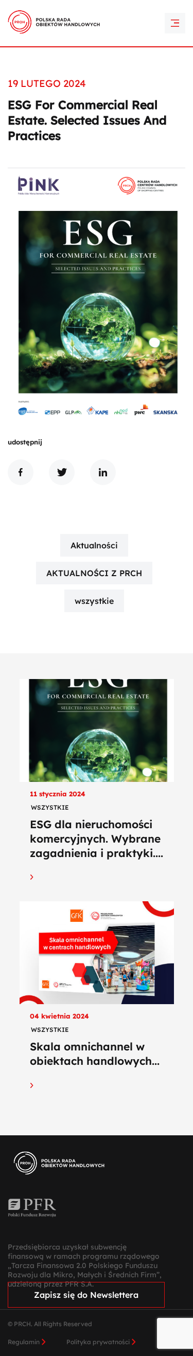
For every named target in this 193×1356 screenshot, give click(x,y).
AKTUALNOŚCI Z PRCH (94, 573)
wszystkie (94, 601)
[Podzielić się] (20, 472)
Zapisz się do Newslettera (86, 1295)
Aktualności (94, 545)
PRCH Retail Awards (96, 6)
